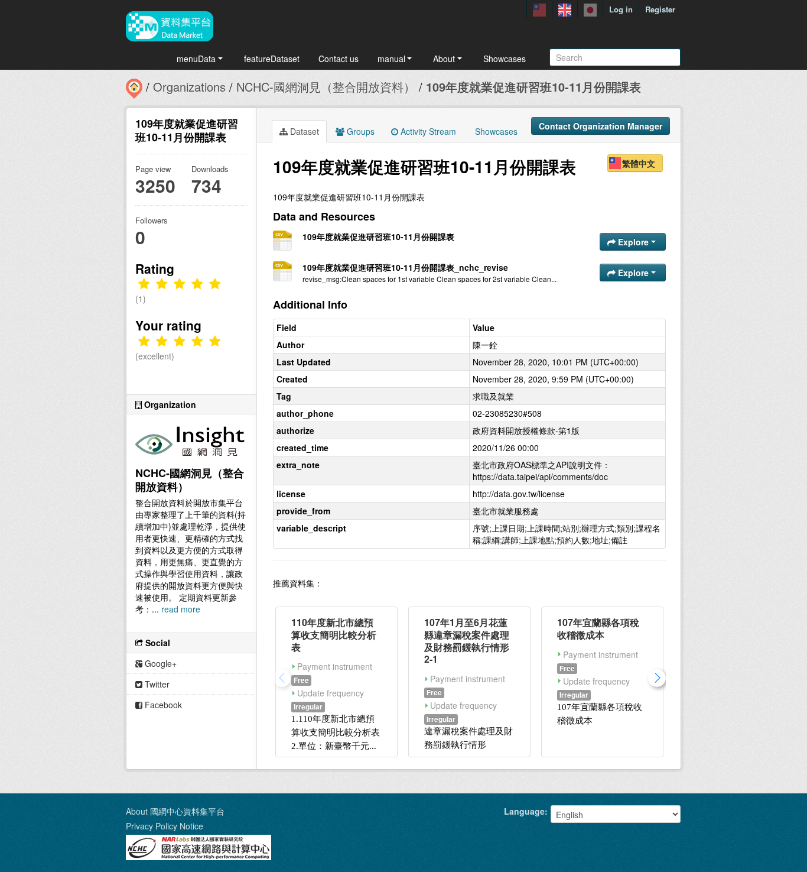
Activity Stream (427, 131)
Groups (359, 131)
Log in (621, 9)
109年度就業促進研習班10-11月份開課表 (533, 86)
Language (524, 811)
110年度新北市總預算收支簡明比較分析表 (333, 634)
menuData (196, 58)
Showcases (504, 58)
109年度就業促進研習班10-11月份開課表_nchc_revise (405, 267)
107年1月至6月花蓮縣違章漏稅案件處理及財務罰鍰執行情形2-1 (466, 640)
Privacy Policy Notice (164, 826)
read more (180, 609)
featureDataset (272, 58)
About (444, 58)
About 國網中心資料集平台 (175, 811)
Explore (633, 242)
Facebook (162, 705)
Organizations (189, 86)
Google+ (159, 663)
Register (660, 9)
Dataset (303, 131)
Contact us (338, 58)
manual (391, 58)
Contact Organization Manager (600, 126)
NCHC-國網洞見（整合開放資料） (325, 86)
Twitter (156, 684)
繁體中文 (638, 163)
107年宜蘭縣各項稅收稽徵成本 (598, 628)
